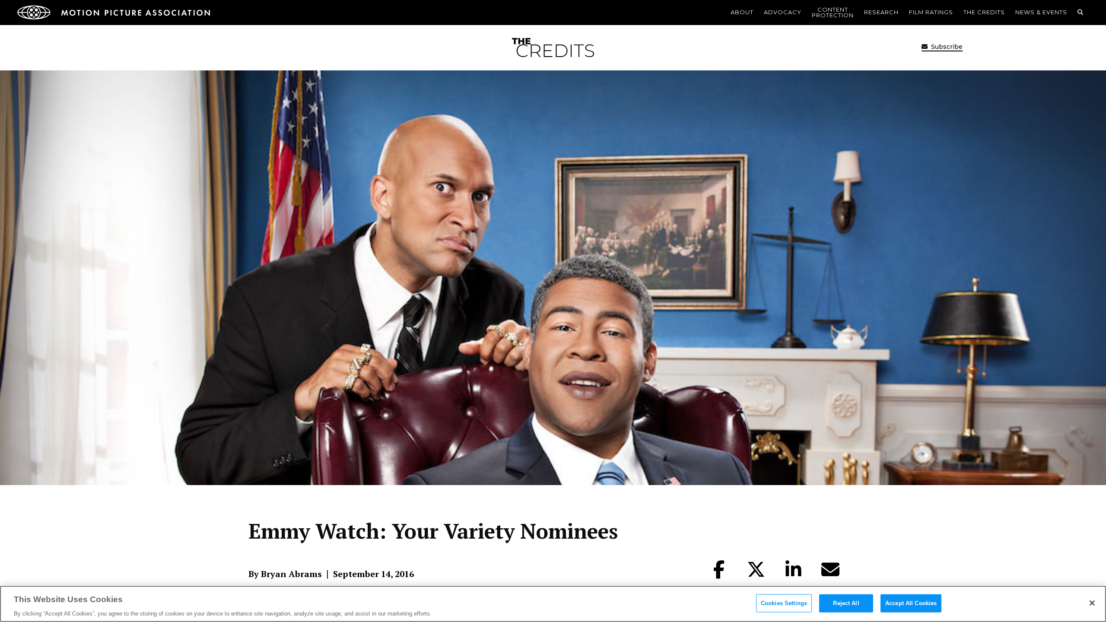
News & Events (1041, 12)
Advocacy (782, 12)
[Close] (1092, 602)
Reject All (846, 603)
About (742, 12)
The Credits (984, 12)
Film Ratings (931, 12)
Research (881, 12)
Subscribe (946, 47)
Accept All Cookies (911, 603)
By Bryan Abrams (285, 574)
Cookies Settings (784, 603)
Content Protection (833, 12)
